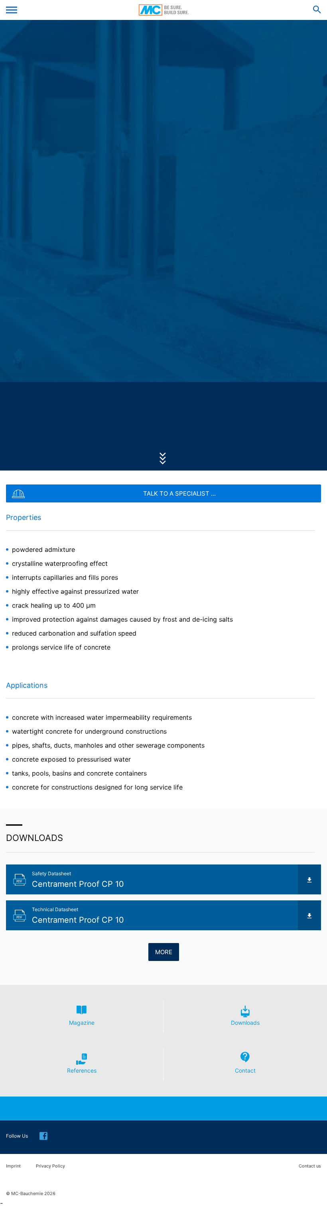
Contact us (310, 1166)
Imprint (13, 1166)
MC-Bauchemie (164, 10)
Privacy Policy (50, 1166)
